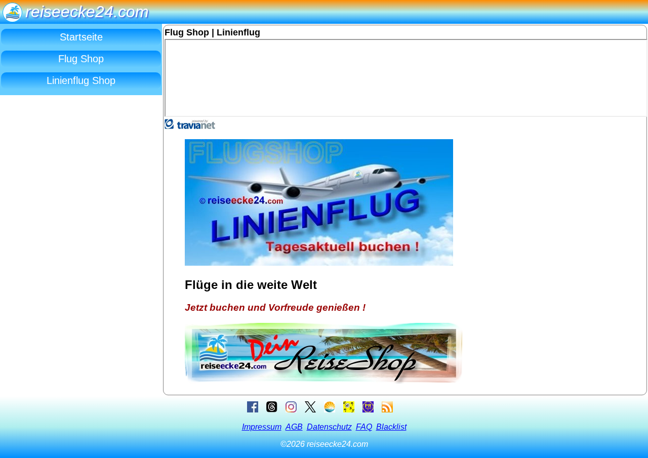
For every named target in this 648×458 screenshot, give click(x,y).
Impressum (261, 427)
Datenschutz (329, 427)
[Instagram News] (291, 409)
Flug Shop (81, 58)
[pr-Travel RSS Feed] (387, 409)
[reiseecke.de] (329, 409)
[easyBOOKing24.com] (348, 409)
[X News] (310, 409)
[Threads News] (271, 409)
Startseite (81, 37)
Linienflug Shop (81, 80)
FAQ (364, 427)
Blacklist (391, 427)
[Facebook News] (252, 409)
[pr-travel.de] (368, 409)
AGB (294, 427)
